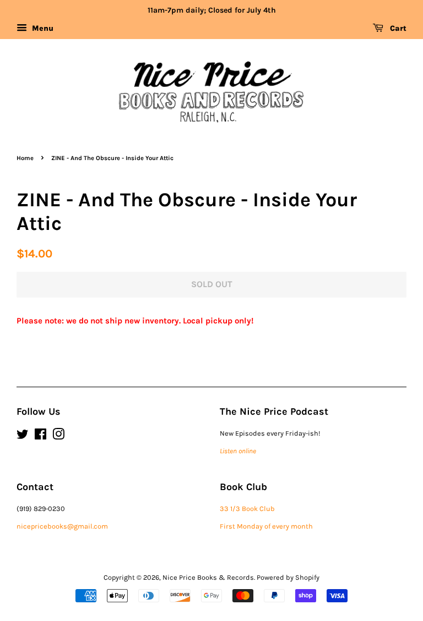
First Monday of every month (266, 526)
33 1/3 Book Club (247, 508)
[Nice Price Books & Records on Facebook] (40, 436)
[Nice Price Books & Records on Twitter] (23, 436)
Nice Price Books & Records (208, 577)
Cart (397, 28)
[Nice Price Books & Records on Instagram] (58, 436)
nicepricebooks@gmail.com (62, 526)
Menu (41, 28)
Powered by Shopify (288, 577)
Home (25, 158)
